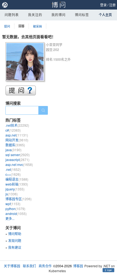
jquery (14, 189)
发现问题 (14, 240)
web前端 (16, 184)
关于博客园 (12, 265)
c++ (13, 174)
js (11, 194)
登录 (103, 4)
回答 (21, 26)
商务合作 (45, 265)
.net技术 (17, 125)
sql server (17, 154)
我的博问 (58, 14)
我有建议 (14, 247)
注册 (112, 4)
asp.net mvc (19, 164)
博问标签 (82, 14)
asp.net (16, 135)
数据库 (15, 144)
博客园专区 (18, 198)
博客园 (78, 265)
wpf (12, 203)
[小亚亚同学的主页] (25, 62)
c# (13, 130)
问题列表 (12, 14)
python (15, 208)
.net (13, 169)
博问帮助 (14, 233)
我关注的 (35, 14)
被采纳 (37, 26)
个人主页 (105, 14)
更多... (9, 218)
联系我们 (29, 265)
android (16, 213)
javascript (17, 159)
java (13, 149)
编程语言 (16, 179)
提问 (7, 26)
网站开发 (16, 140)
